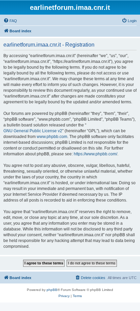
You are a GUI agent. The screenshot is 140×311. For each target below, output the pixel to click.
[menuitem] (10, 21)
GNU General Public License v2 (32, 130)
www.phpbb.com (52, 136)
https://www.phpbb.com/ (95, 154)
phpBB (52, 290)
